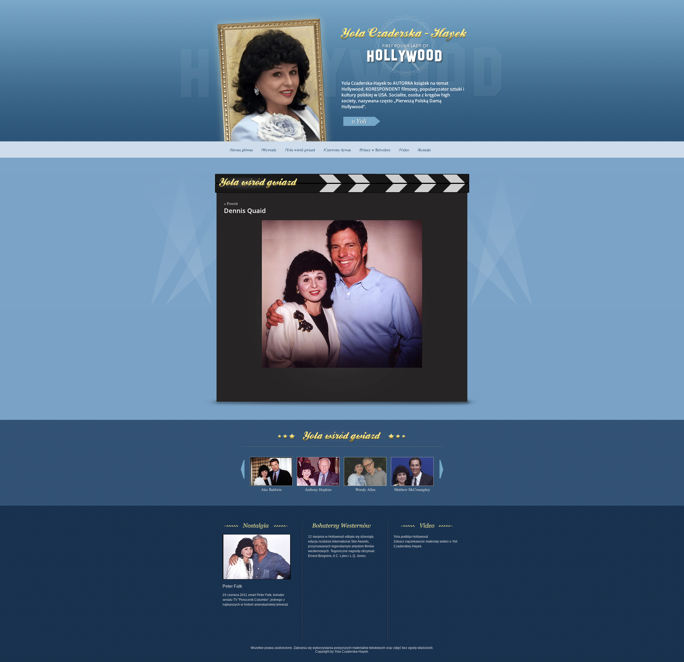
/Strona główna (241, 149)
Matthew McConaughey (412, 489)
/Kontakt (424, 149)
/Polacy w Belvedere (374, 149)
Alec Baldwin (271, 489)
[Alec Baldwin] (271, 484)
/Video (404, 149)
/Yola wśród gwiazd (300, 149)
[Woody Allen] (365, 484)
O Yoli (361, 121)
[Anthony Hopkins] (318, 484)
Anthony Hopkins (318, 489)
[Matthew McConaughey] (412, 484)
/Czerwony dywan (337, 149)
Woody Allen (365, 489)
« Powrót (231, 203)
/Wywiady (269, 149)
